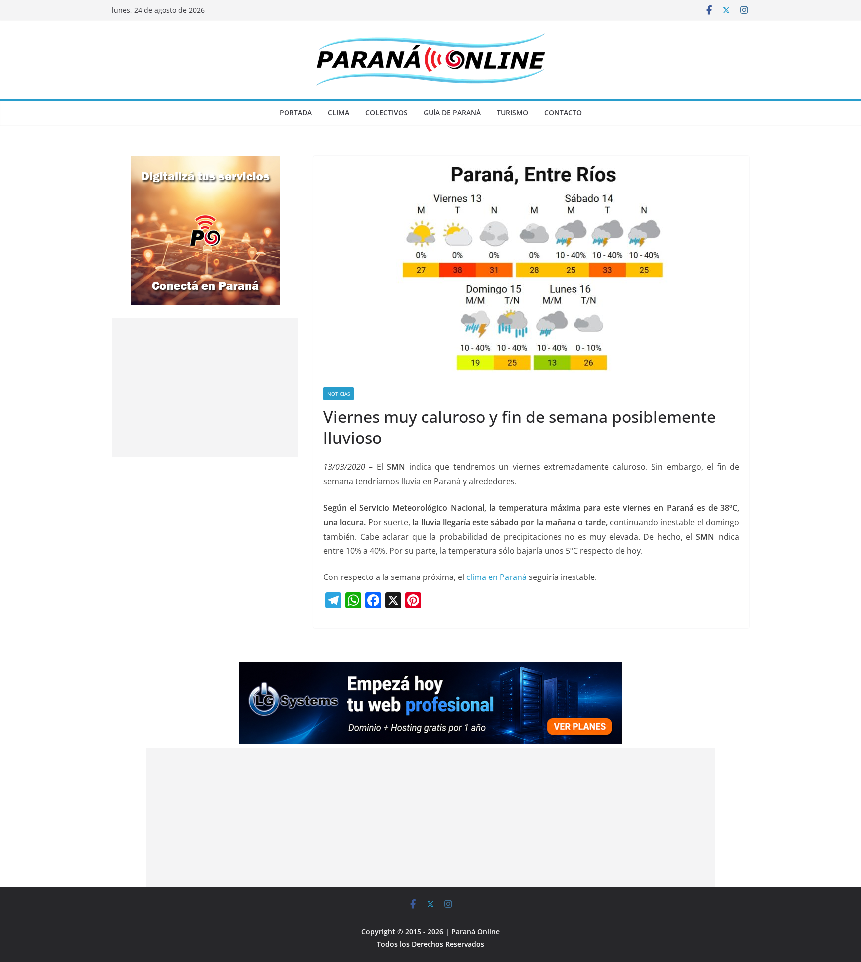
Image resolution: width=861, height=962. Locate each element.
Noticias (338, 393)
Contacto (563, 112)
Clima (338, 112)
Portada (296, 112)
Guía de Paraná (452, 112)
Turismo (512, 112)
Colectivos (386, 112)
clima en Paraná (496, 577)
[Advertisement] (205, 387)
